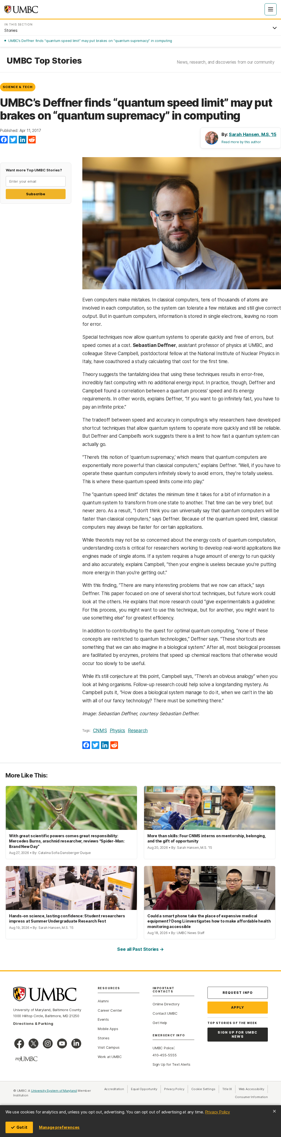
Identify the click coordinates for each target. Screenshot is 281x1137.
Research (138, 730)
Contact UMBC (165, 1013)
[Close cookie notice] (274, 1111)
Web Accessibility (253, 1089)
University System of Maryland (54, 1091)
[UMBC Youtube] (62, 1043)
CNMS (100, 730)
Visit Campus (108, 1047)
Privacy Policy (217, 1112)
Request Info (238, 993)
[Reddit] (32, 140)
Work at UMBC (110, 1056)
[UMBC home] (21, 9)
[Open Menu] (271, 9)
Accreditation (114, 1089)
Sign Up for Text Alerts (171, 1064)
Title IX (228, 1089)
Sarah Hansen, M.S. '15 (252, 134)
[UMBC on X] (33, 1043)
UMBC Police (163, 1048)
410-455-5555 (164, 1055)
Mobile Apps (108, 1028)
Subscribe (35, 194)
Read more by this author (241, 142)
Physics (117, 730)
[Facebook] (4, 140)
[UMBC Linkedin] (76, 1043)
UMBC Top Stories (44, 60)
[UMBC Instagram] (48, 1043)
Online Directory (166, 1004)
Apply (238, 1007)
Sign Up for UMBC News (237, 1034)
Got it (21, 1127)
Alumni (103, 1001)
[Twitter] (13, 140)
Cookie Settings (203, 1089)
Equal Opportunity (146, 1089)
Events (103, 1019)
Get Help (160, 1022)
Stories (103, 1038)
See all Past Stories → (140, 949)
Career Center (110, 1010)
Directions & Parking (33, 1023)
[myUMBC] (26, 1059)
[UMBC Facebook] (19, 1043)
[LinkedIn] (22, 140)
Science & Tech (17, 87)
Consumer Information (251, 1097)
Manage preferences (59, 1127)
